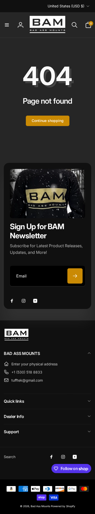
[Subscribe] (75, 276)
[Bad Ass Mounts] (16, 340)
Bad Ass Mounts (40, 506)
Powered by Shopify (63, 506)
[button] (6, 24)
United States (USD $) (66, 6)
